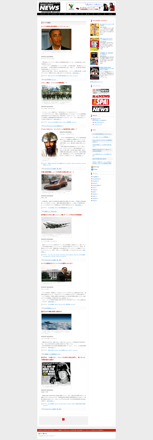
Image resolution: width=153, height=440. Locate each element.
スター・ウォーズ (67, 403)
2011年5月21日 (96, 178)
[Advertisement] (102, 213)
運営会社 (101, 430)
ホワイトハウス (62, 304)
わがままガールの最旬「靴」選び (53, 168)
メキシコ (65, 122)
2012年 (94, 183)
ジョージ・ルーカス (58, 403)
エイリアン (54, 14)
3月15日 (94, 194)
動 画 (87, 14)
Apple (94, 200)
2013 (94, 187)
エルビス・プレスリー (74, 254)
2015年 (94, 189)
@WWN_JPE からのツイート (96, 81)
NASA (49, 350)
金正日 (80, 403)
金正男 (83, 403)
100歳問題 (95, 176)
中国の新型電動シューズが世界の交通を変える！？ (57, 172)
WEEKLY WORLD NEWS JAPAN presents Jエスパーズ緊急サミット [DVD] (107, 68)
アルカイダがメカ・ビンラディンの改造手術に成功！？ (59, 129)
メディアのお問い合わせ (92, 430)
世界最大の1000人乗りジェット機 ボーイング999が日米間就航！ (62, 215)
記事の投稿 (74, 430)
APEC (94, 196)
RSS (95, 167)
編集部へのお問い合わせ (64, 430)
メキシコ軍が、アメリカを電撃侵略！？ (101, 137)
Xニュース (42, 14)
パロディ (99, 14)
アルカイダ (53, 163)
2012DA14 (95, 181)
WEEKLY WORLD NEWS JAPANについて (49, 430)
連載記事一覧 (95, 118)
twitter (94, 169)
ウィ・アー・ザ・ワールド (54, 254)
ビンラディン (79, 163)
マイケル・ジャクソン (56, 256)
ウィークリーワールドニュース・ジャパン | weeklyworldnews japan (49, 7)
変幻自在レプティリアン (67, 75)
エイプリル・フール (64, 254)
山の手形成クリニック (50, 79)
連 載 (110, 14)
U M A (76, 14)
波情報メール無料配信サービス (52, 354)
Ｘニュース (75, 75)
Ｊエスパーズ (97, 124)
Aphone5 (95, 198)
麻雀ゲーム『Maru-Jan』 (51, 211)
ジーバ (66, 350)
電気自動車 (63, 207)
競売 (69, 304)
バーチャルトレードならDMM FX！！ (54, 126)
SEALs (49, 163)
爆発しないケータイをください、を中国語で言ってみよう (106, 39)
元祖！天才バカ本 (98, 122)
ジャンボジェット (47, 256)
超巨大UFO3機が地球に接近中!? (99, 158)
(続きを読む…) (76, 73)
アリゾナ (50, 122)
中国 (59, 207)
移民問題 (69, 122)
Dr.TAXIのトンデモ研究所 (99, 120)
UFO (49, 75)
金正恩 (77, 403)
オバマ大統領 (59, 75)
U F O (65, 14)
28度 (94, 191)
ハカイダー (68, 163)
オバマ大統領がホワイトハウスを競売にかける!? (57, 263)
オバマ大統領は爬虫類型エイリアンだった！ (102, 134)
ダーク (64, 163)
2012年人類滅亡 (96, 185)
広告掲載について (82, 430)
